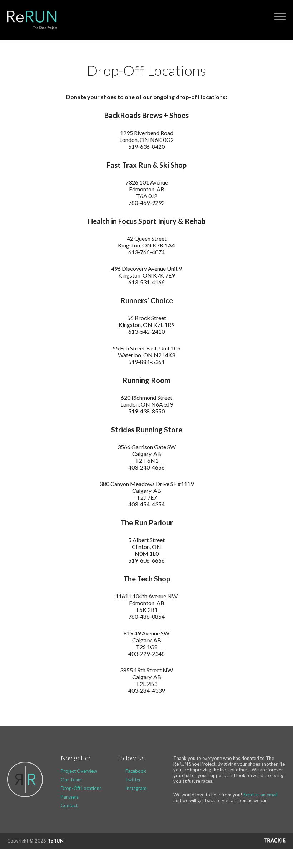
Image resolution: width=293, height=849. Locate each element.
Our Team (71, 779)
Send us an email (260, 795)
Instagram (135, 788)
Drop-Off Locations (81, 788)
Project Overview (79, 771)
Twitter (133, 779)
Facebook (135, 771)
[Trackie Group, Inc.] (275, 841)
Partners (70, 797)
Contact (69, 805)
